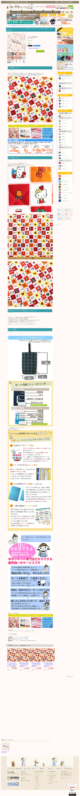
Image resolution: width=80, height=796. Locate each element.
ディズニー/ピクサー (65, 187)
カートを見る (27, 768)
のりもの (63, 178)
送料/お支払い (23, 771)
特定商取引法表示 (68, 768)
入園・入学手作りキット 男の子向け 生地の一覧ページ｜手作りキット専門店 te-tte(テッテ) (66, 775)
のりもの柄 (50, 780)
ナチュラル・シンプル (66, 176)
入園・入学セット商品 (66, 115)
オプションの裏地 (26, 324)
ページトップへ (71, 676)
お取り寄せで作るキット (66, 200)
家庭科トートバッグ (65, 103)
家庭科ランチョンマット (66, 100)
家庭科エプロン (64, 106)
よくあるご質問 (11, 768)
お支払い (51, 768)
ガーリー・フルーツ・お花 (66, 192)
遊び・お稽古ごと (65, 198)
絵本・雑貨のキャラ (65, 189)
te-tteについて (59, 768)
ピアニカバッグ (64, 126)
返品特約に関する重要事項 (33, 48)
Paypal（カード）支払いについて (26, 775)
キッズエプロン (38, 785)
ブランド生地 (64, 195)
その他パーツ (64, 168)
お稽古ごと (50, 783)
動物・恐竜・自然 (65, 181)
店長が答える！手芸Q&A (25, 780)
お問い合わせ (40, 51)
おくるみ (63, 85)
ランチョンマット (65, 145)
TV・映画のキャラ (65, 184)
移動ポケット (64, 163)
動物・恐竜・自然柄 (52, 775)
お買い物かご (23, 777)
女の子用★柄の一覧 (64, 771)
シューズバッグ (64, 123)
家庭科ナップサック (65, 98)
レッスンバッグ (64, 120)
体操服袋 (36, 776)
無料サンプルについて (65, 777)
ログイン (34, 768)
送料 (42, 768)
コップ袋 (63, 142)
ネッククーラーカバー (66, 158)
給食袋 (63, 136)
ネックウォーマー (65, 155)
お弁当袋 (63, 139)
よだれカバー (64, 90)
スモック (63, 152)
